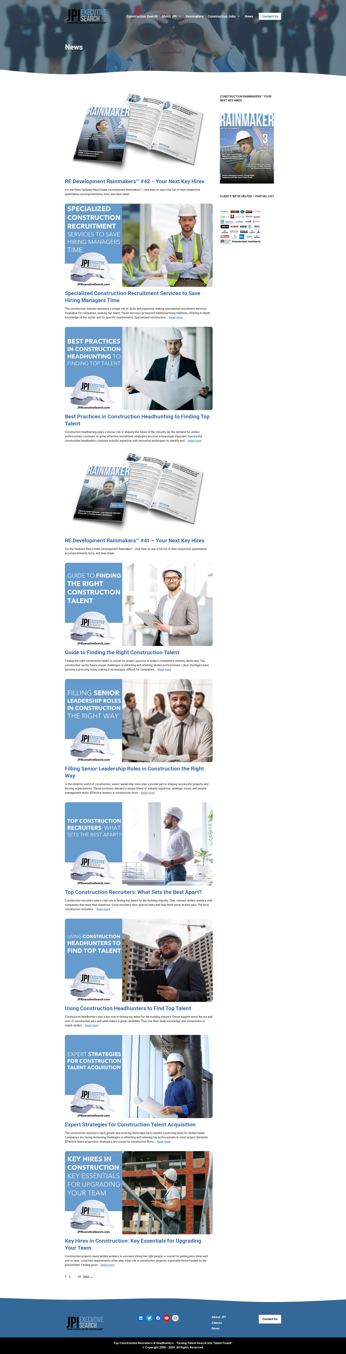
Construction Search (142, 16)
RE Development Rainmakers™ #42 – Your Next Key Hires (134, 181)
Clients (217, 1323)
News (249, 16)
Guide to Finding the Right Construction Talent (122, 652)
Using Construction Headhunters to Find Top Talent (128, 1008)
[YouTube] (166, 1318)
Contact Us (270, 16)
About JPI (169, 16)
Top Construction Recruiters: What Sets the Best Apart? (133, 892)
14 (79, 1276)
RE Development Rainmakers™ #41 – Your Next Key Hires (134, 540)
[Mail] (175, 1318)
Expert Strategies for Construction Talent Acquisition (130, 1124)
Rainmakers (194, 16)
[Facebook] (158, 1318)
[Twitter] (149, 1318)
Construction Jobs (222, 16)
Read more (176, 317)
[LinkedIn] (140, 1318)
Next (88, 1276)
